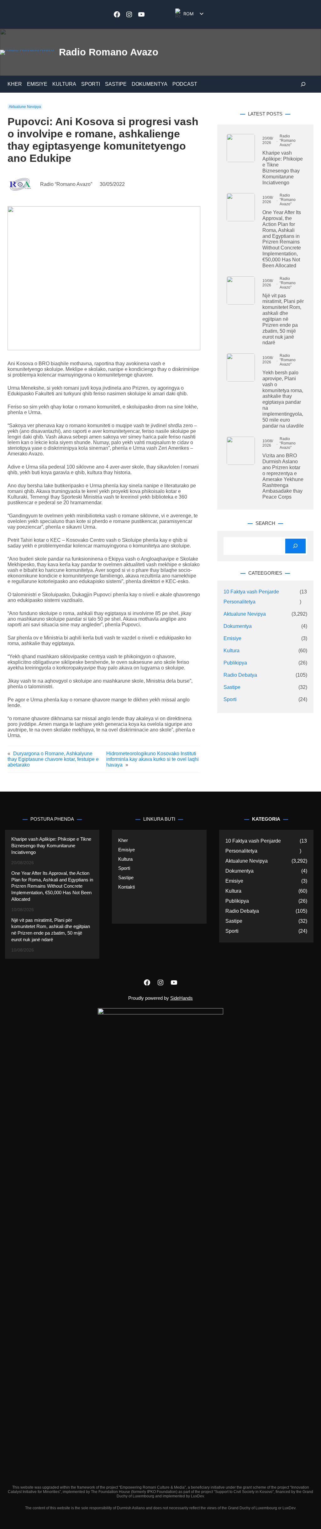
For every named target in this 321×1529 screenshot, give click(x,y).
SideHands (181, 998)
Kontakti (126, 887)
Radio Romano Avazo (108, 52)
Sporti (230, 699)
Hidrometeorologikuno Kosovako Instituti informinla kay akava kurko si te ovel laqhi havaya (152, 759)
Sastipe (232, 687)
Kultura (231, 650)
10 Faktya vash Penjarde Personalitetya (251, 596)
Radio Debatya (240, 675)
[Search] (295, 546)
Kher (123, 840)
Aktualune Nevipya (25, 107)
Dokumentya (238, 626)
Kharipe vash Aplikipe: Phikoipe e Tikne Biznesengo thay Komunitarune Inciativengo (282, 167)
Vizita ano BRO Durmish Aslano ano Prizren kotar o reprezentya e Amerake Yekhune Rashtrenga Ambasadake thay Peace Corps (282, 476)
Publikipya (235, 662)
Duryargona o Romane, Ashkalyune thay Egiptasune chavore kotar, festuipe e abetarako (53, 759)
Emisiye (232, 638)
